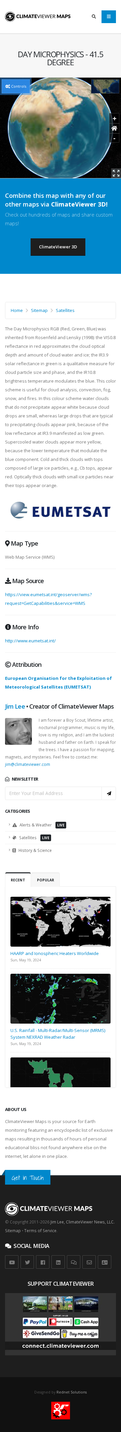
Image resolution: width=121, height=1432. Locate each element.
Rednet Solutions (71, 1392)
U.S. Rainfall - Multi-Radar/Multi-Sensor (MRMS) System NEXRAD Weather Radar (57, 1033)
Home (17, 310)
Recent (18, 880)
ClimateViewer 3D (58, 247)
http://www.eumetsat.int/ (30, 641)
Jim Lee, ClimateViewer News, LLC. (82, 1221)
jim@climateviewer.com (27, 764)
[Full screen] (116, 173)
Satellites (65, 310)
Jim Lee (15, 706)
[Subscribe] (109, 793)
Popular (45, 880)
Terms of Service (40, 1230)
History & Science (34, 850)
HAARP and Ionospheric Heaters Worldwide (54, 953)
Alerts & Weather (41, 824)
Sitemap (39, 310)
